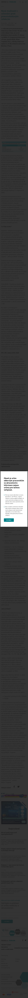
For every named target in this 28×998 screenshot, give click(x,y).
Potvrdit (8, 520)
